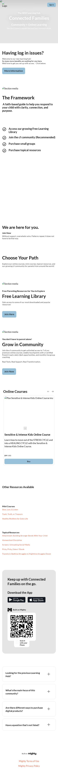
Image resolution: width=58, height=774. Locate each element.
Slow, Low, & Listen (10, 509)
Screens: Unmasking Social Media (16, 545)
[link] (28, 430)
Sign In (51, 5)
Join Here (9, 314)
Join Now (9, 371)
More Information (13, 70)
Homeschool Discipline (12, 540)
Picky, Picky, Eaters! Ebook (13, 549)
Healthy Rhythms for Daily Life (15, 518)
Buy (28, 461)
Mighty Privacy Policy (29, 766)
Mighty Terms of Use (29, 761)
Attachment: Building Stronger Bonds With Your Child (24, 535)
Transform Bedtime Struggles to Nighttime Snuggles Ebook (26, 554)
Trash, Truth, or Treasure (12, 514)
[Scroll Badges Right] (52, 391)
